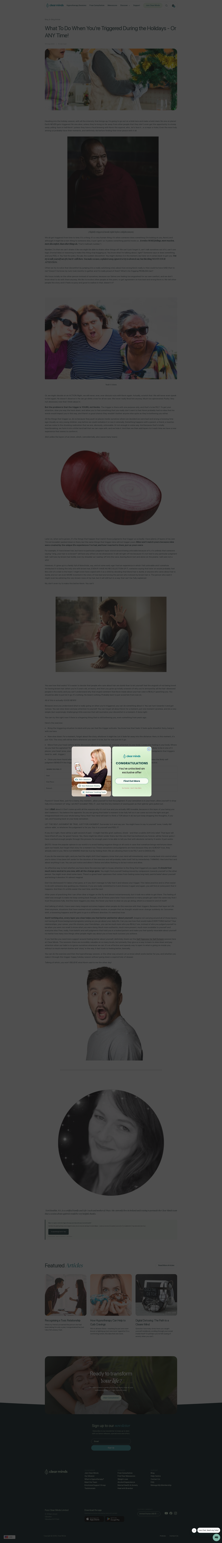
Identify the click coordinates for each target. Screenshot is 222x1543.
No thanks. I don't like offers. (132, 788)
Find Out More (132, 781)
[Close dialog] (149, 749)
